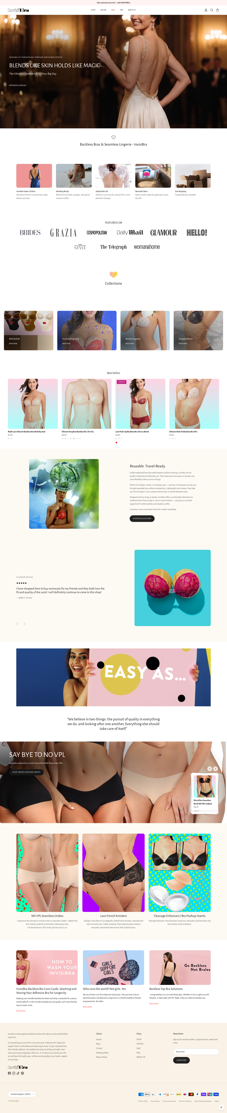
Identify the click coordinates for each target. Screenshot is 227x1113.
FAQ (121, 10)
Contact (99, 1048)
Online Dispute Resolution (203, 1101)
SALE (113, 10)
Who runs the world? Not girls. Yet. (104, 989)
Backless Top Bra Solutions (166, 989)
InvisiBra (16, 1101)
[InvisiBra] (18, 10)
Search (99, 1039)
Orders (217, 1101)
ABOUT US (132, 10)
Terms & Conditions (185, 1101)
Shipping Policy (102, 1053)
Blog (98, 1044)
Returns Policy (101, 1057)
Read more (20, 1011)
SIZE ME (103, 10)
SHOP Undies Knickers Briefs (26, 772)
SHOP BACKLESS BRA (142, 519)
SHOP (93, 10)
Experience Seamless (17, 85)
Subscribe (181, 1060)
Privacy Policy (155, 1101)
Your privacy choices (169, 1101)
